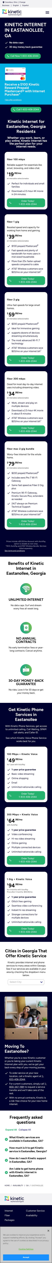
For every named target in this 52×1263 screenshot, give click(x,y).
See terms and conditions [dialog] (15, 551)
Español (25, 5)
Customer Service (35, 1211)
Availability (31, 1215)
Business (5, 5)
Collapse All (25, 1130)
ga (27, 1185)
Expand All (11, 1130)
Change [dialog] (22, 2)
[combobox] (23, 982)
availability (18, 1185)
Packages (9, 1220)
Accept (26, 1257)
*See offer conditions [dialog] (13, 100)
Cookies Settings (26, 1249)
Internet (9, 1211)
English (16, 5)
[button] (41, 982)
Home (7, 1185)
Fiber (7, 1215)
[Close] (48, 1231)
